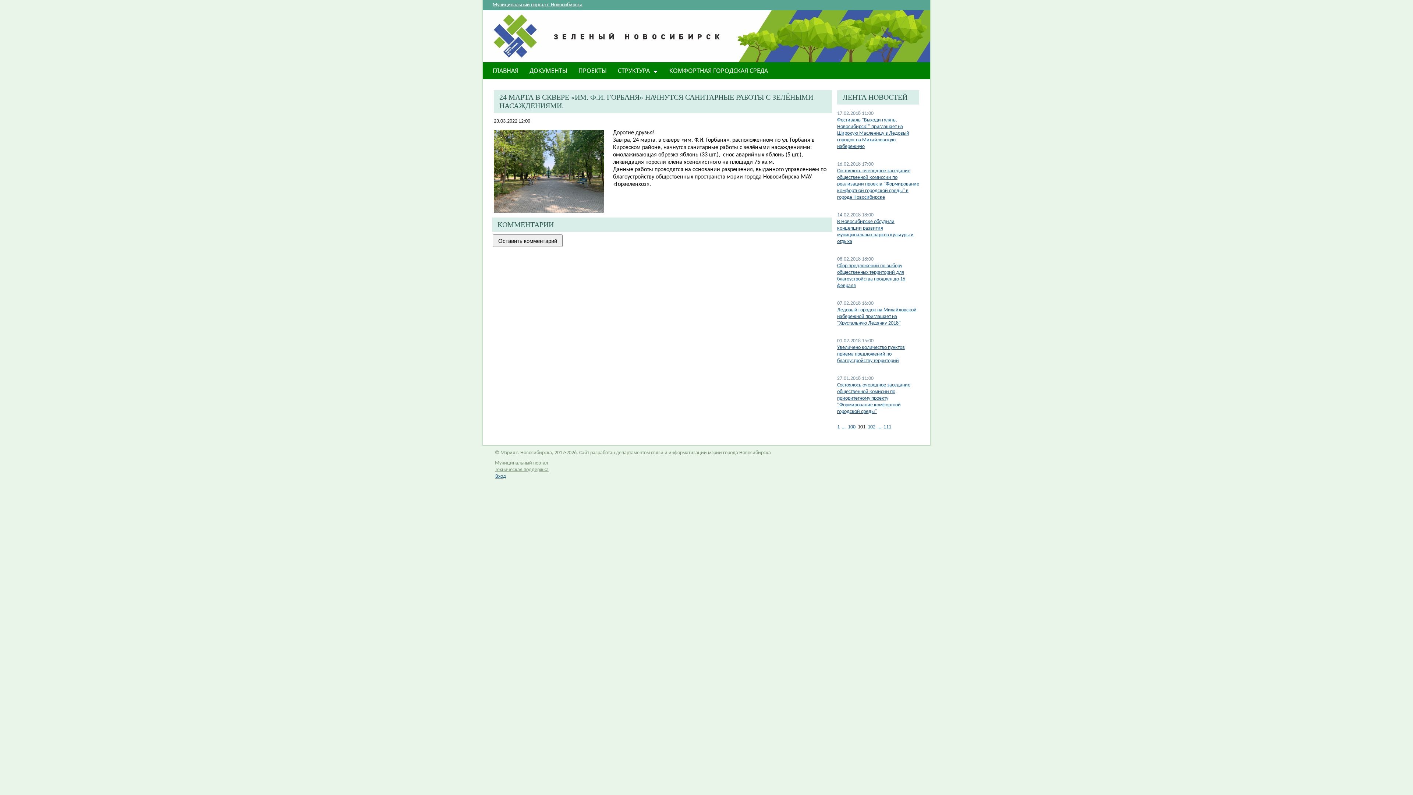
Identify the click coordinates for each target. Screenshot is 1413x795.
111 (887, 427)
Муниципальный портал (521, 463)
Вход (500, 476)
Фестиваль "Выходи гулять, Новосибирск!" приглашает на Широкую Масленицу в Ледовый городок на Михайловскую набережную (873, 133)
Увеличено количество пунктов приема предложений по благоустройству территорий (871, 354)
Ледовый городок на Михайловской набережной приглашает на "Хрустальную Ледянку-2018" (877, 316)
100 (852, 427)
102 (871, 427)
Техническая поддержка (522, 470)
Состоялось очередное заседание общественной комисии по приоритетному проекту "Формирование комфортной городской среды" (873, 398)
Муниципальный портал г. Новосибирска (537, 5)
